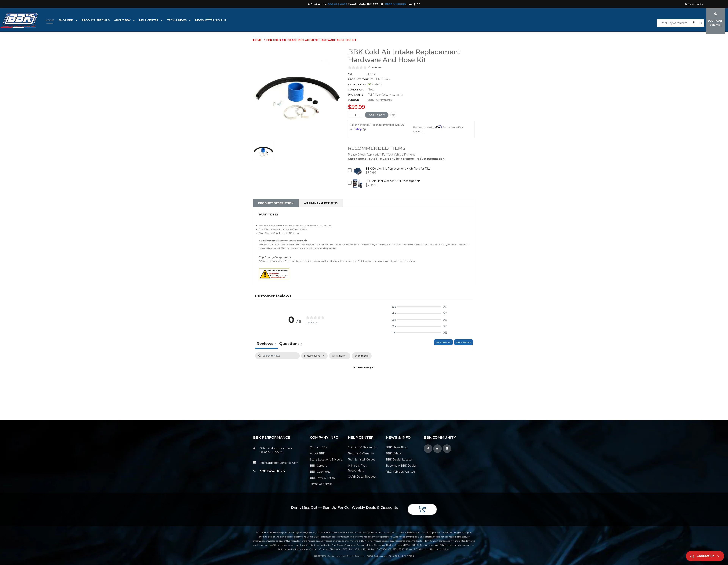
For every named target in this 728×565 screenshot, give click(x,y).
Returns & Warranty (361, 453)
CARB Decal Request (362, 476)
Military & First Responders (357, 468)
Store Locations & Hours (326, 459)
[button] (694, 23)
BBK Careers (318, 465)
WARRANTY (355, 94)
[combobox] (678, 23)
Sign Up (422, 509)
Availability (357, 84)
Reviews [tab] (266, 343)
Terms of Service (321, 484)
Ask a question (443, 342)
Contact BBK (318, 447)
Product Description (275, 203)
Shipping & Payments (362, 447)
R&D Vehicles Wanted (400, 471)
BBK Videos (394, 453)
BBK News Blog (396, 447)
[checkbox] (362, 355)
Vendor (353, 99)
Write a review (463, 342)
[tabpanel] (364, 380)
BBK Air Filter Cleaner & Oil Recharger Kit (393, 181)
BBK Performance (380, 99)
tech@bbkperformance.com (279, 462)
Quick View (358, 174)
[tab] (291, 344)
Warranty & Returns (321, 203)
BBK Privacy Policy (322, 477)
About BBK (317, 453)
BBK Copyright (320, 471)
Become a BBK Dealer (401, 465)
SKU (350, 74)
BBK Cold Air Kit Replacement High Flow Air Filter (398, 168)
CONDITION (355, 89)
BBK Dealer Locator (399, 459)
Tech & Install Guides (361, 459)
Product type (358, 79)
